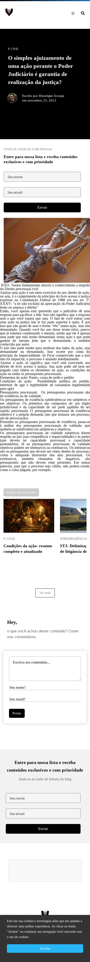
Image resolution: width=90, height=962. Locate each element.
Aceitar (45, 948)
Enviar (42, 207)
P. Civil (9, 539)
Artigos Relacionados (21, 492)
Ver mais (45, 593)
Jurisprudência (73, 539)
